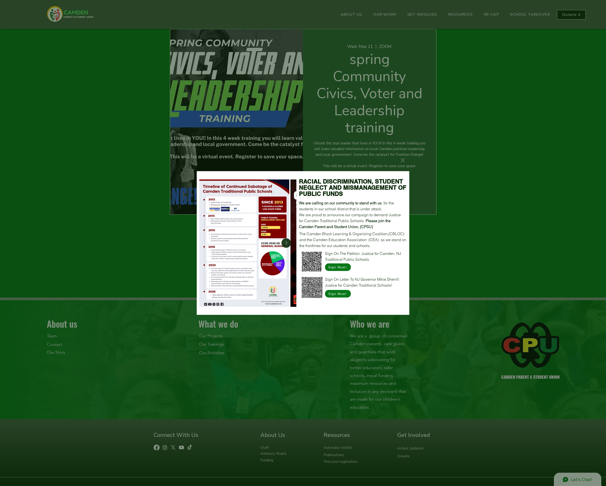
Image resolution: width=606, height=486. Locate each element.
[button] (403, 160)
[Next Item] (286, 243)
